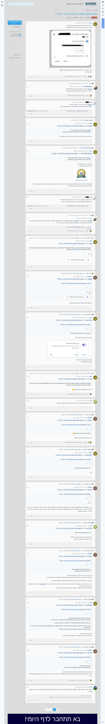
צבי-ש (90, 687)
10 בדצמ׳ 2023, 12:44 (80, 23)
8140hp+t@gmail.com (78, 227)
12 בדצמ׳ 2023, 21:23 (80, 452)
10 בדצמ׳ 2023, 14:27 (75, 86)
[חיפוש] (102, 15)
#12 (27, 400)
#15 (27, 487)
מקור (51, 697)
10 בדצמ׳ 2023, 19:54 (80, 151)
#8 (27, 241)
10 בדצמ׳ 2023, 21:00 (77, 197)
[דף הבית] (102, 2)
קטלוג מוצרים (69, 227)
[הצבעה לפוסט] (33, 77)
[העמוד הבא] (47, 709)
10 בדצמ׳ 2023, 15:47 (77, 102)
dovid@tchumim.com (31, 111)
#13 (27, 417)
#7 (27, 218)
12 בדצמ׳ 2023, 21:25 (78, 487)
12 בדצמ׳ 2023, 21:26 (81, 525)
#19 (27, 650)
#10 (27, 317)
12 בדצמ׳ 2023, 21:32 (80, 602)
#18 (27, 602)
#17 (27, 553)
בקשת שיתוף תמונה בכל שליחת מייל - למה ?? (70, 126)
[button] (102, 722)
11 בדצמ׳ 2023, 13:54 (79, 276)
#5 (27, 151)
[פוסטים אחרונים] (102, 8)
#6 (27, 197)
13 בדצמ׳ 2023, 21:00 (80, 687)
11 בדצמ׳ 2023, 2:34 (81, 218)
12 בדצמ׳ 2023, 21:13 (80, 376)
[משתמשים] (102, 12)
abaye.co (89, 228)
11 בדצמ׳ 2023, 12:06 (80, 241)
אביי (91, 218)
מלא (91, 400)
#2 (27, 86)
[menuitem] (2, 2)
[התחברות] (2, 2)
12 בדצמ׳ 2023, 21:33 (78, 650)
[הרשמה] (2, 5)
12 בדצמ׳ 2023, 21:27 (79, 553)
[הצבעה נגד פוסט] (28, 77)
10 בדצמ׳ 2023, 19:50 (80, 123)
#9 (27, 276)
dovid (90, 102)
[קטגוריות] (102, 5)
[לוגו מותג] (91, 4)
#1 (27, 23)
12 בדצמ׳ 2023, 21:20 (81, 400)
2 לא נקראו (16, 55)
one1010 (90, 276)
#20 (28, 687)
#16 (27, 525)
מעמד (90, 23)
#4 (27, 123)
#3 (27, 102)
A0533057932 (88, 86)
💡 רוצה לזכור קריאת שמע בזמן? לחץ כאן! (21, 4)
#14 (27, 452)
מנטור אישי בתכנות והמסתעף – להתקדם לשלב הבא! (77, 111)
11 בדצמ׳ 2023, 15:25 (80, 317)
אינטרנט (94, 17)
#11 (27, 376)
